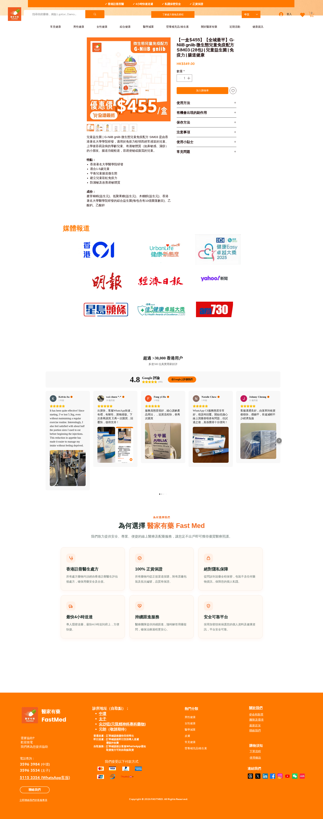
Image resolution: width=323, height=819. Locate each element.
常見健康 (190, 742)
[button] (312, 14)
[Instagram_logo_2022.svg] (280, 776)
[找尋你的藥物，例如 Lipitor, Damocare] (94, 14)
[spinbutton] (184, 78)
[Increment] (189, 78)
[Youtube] (287, 776)
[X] (257, 776)
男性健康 (190, 717)
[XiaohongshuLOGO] (302, 776)
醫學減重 (190, 729)
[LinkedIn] (265, 776)
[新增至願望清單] (233, 90)
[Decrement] (179, 78)
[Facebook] (272, 776)
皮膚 (187, 735)
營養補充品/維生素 (196, 748)
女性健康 (190, 723)
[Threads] (250, 776)
